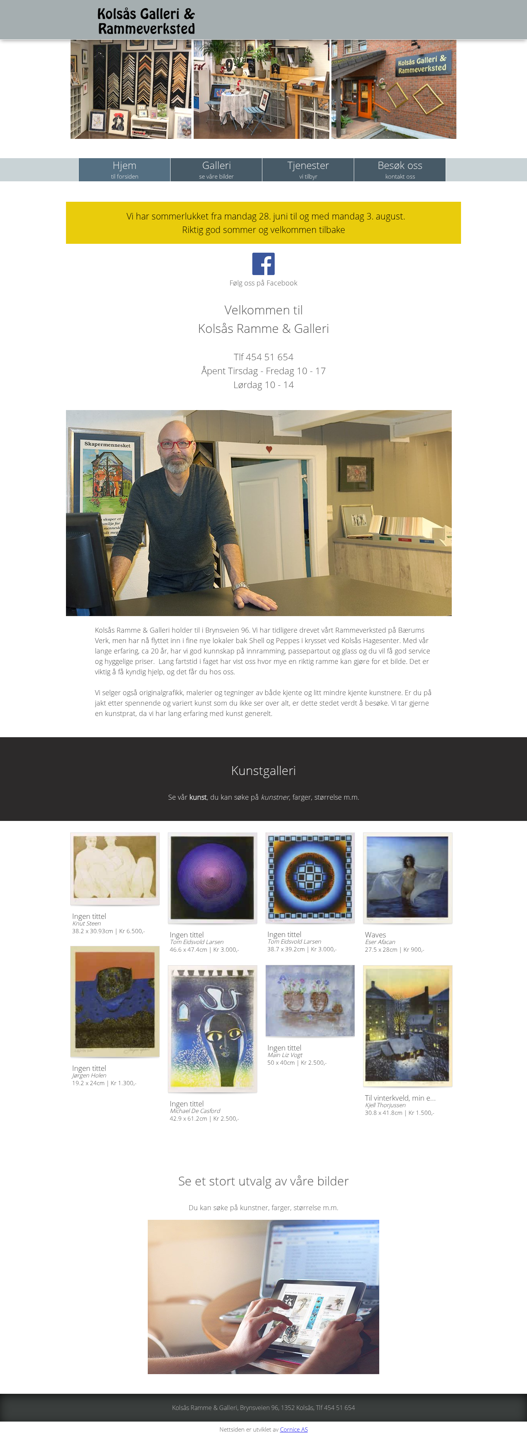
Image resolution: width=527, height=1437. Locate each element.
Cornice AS (294, 1429)
